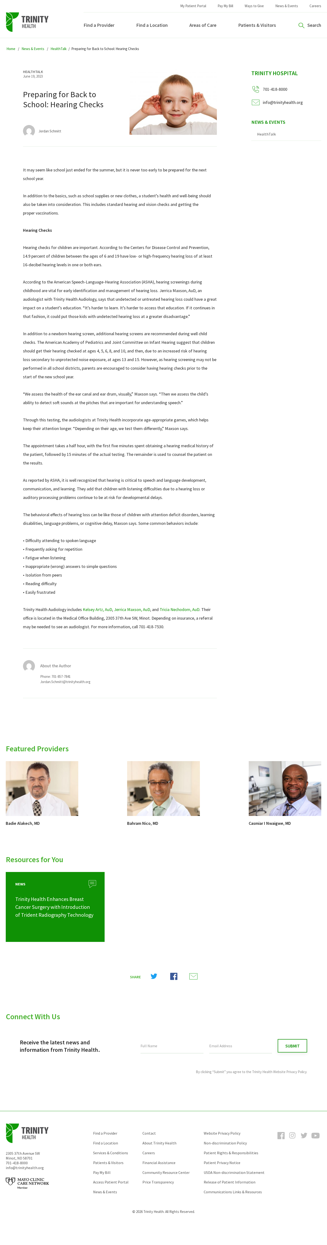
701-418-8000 (17, 1162)
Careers (315, 6)
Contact (149, 1133)
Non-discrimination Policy (225, 1143)
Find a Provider (99, 25)
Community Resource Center (166, 1172)
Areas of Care (202, 25)
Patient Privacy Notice (222, 1162)
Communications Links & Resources (233, 1191)
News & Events (286, 6)
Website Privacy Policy (222, 1133)
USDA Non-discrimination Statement (234, 1172)
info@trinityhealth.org (283, 102)
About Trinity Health (159, 1143)
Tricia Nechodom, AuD (179, 609)
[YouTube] (315, 1139)
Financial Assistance (158, 1162)
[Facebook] (281, 1139)
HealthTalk (266, 134)
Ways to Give (254, 6)
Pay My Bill (225, 6)
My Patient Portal (193, 6)
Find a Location (152, 25)
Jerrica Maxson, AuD (132, 609)
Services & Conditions (110, 1152)
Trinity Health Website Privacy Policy (279, 1072)
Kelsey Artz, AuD (97, 609)
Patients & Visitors (257, 25)
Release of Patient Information (229, 1182)
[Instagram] (292, 1139)
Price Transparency (158, 1182)
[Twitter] (304, 1139)
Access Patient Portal (111, 1182)
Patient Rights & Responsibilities (231, 1152)
